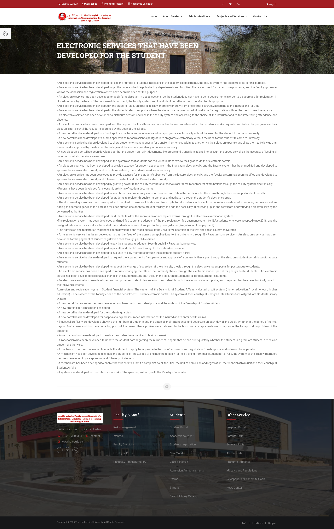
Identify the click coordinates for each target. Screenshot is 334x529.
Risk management (124, 427)
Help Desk (257, 523)
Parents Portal (235, 436)
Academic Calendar (141, 3)
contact (95, 436)
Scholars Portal (236, 444)
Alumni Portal (235, 453)
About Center (171, 16)
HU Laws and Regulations (242, 470)
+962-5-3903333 (71, 436)
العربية (272, 4)
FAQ (244, 523)
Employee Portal (123, 453)
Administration (198, 16)
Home (153, 16)
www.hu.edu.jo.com (73, 441)
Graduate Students (238, 461)
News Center (234, 487)
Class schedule (179, 461)
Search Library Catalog (184, 496)
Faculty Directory (123, 444)
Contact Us (260, 16)
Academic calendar (181, 436)
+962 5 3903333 (69, 3)
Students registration (183, 444)
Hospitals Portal (236, 427)
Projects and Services (230, 16)
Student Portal (179, 427)
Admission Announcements (187, 470)
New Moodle (177, 453)
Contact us (91, 3)
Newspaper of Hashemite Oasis (246, 479)
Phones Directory (113, 3)
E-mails (174, 487)
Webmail (118, 436)
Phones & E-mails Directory (129, 461)
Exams (174, 479)
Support (272, 523)
